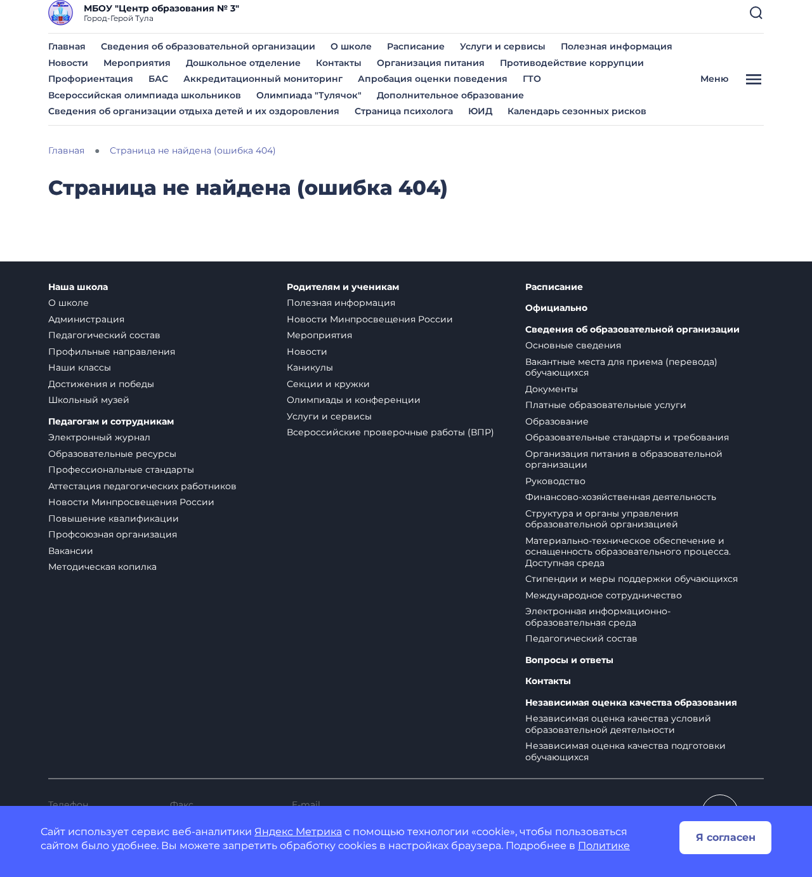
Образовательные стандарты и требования (627, 437)
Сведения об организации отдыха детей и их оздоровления (193, 111)
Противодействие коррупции (572, 63)
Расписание (416, 46)
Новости (68, 63)
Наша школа (78, 287)
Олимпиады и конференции (354, 400)
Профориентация (90, 78)
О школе (351, 46)
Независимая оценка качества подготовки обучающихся (625, 751)
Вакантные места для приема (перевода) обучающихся (621, 367)
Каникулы (310, 367)
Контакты (339, 63)
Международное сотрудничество (603, 595)
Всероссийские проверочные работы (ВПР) (390, 432)
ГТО (532, 78)
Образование (557, 421)
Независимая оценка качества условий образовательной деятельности (618, 724)
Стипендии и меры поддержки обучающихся (631, 578)
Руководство (555, 481)
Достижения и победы (101, 384)
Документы (551, 389)
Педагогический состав (104, 335)
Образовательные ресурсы (112, 453)
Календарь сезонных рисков (577, 111)
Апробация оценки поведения (433, 78)
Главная (67, 46)
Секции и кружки (328, 384)
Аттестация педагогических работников (142, 486)
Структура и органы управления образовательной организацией (601, 519)
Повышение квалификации (113, 518)
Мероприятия (137, 63)
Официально (556, 308)
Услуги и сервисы (503, 46)
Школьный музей (88, 400)
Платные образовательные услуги (605, 405)
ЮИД (480, 111)
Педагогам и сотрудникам (111, 421)
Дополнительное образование (450, 95)
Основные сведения (573, 345)
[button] (756, 12)
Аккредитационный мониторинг (263, 78)
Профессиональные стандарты (121, 469)
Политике (604, 846)
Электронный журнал (99, 437)
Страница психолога (404, 111)
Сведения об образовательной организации (208, 46)
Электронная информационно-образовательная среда (598, 616)
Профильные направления (111, 351)
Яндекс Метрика (298, 832)
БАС (158, 78)
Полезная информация (616, 46)
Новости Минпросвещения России (131, 502)
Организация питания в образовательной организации (624, 459)
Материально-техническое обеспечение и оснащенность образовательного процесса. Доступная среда (628, 552)
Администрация (86, 319)
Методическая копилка (102, 566)
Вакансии (70, 551)
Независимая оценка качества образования (631, 702)
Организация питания (431, 63)
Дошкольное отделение (243, 63)
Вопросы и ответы (569, 660)
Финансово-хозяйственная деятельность (620, 497)
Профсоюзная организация (112, 534)
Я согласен (726, 837)
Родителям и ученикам (343, 287)
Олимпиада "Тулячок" (309, 95)
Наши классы (79, 367)
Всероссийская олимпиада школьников (144, 95)
